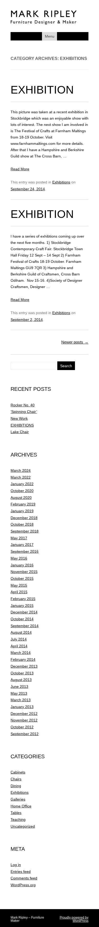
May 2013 (19, 693)
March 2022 (21, 477)
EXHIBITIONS (22, 425)
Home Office (21, 806)
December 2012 (24, 713)
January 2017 (22, 544)
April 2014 (19, 646)
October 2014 (22, 619)
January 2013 (22, 707)
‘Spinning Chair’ (24, 411)
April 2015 (19, 592)
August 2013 (21, 680)
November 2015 (24, 572)
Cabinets (18, 772)
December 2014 (24, 612)
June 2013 (19, 686)
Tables (16, 813)
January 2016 (22, 565)
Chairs (16, 779)
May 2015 (19, 585)
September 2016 (25, 551)
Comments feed (24, 878)
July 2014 (19, 639)
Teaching (18, 819)
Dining (16, 786)
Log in (16, 865)
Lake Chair (20, 432)
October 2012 (22, 727)
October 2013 (22, 673)
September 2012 (25, 734)
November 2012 (24, 720)
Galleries (18, 799)
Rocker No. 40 (23, 405)
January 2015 (22, 605)
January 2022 (22, 484)
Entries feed (21, 871)
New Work (19, 418)
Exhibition (42, 90)
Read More (20, 169)
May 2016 (19, 558)
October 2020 (22, 491)
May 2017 (19, 538)
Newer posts (74, 342)
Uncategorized (23, 826)
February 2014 (23, 659)
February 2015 (23, 599)
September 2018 (25, 531)
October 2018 (22, 524)
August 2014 (21, 632)
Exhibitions (61, 182)
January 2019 (22, 511)
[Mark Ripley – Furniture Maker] (44, 23)
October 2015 (22, 578)
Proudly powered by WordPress (74, 919)
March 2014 (21, 653)
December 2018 (24, 518)
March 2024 (21, 470)
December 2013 (24, 666)
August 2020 (21, 497)
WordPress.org (23, 885)
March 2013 (21, 700)
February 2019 (23, 504)
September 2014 (25, 626)
